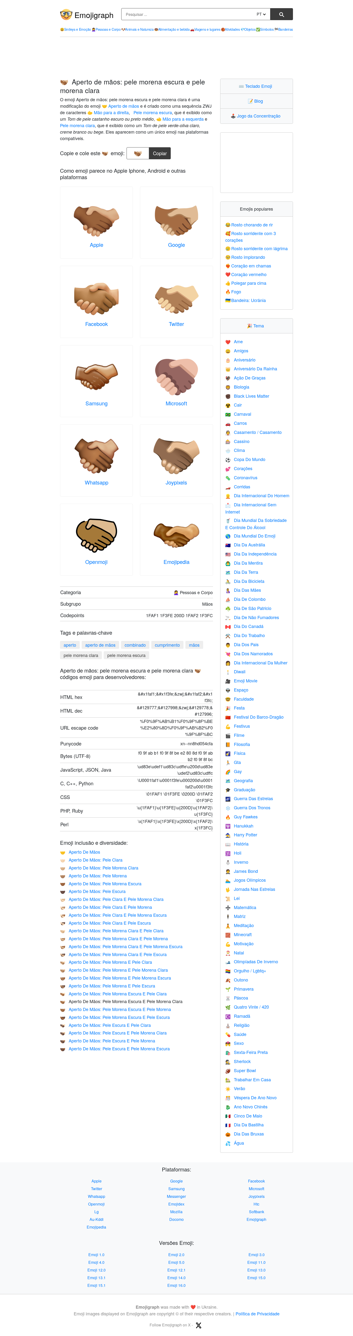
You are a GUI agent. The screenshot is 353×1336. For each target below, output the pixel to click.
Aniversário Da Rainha (251, 368)
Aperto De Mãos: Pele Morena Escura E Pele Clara (113, 993)
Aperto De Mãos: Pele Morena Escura (100, 883)
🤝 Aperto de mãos (120, 106)
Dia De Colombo (245, 599)
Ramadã (237, 1016)
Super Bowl (240, 1070)
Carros (236, 423)
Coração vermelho (246, 274)
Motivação (239, 943)
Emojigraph (94, 14)
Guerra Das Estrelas (249, 798)
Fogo (233, 291)
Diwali (235, 671)
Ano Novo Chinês (246, 1106)
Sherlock (238, 1061)
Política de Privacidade (258, 1313)
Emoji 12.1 (176, 1270)
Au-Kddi (96, 1219)
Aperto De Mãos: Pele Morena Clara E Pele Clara (112, 930)
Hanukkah (239, 825)
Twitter (176, 323)
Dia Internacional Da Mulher (256, 662)
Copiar (160, 152)
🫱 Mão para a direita (108, 112)
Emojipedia (176, 561)
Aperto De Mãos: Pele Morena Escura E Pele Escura (115, 1017)
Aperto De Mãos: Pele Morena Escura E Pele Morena (115, 1009)
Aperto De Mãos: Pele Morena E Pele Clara (106, 962)
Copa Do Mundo (245, 459)
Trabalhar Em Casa (248, 1079)
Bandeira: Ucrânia (245, 300)
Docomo (176, 1219)
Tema (256, 325)
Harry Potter (241, 834)
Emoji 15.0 (256, 1277)
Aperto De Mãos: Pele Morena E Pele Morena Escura (115, 978)
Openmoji (96, 561)
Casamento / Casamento (253, 432)
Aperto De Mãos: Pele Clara (91, 860)
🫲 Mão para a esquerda (180, 119)
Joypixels (176, 482)
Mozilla (176, 1211)
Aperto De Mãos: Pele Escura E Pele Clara (105, 1025)
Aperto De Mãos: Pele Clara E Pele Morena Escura (113, 915)
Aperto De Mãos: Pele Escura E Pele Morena (107, 1040)
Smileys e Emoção (75, 29)
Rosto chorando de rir (249, 224)
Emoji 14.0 (176, 1277)
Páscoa (236, 997)
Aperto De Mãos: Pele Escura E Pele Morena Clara (113, 1032)
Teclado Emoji (256, 86)
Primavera (239, 989)
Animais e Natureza (137, 29)
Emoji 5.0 (176, 1262)
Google (176, 244)
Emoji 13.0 (256, 1270)
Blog (256, 101)
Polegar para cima (246, 283)
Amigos (236, 350)
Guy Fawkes (241, 816)
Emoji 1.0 (96, 1254)
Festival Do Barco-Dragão (254, 717)
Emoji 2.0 (176, 1254)
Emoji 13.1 (96, 1277)
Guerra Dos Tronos (247, 807)
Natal (234, 952)
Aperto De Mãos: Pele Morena (93, 875)
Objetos (248, 29)
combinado (135, 645)
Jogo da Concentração (256, 115)
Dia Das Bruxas (244, 1133)
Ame (234, 341)
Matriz (235, 916)
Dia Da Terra (241, 572)
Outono (236, 979)
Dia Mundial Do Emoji (250, 535)
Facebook (96, 323)
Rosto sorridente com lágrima (256, 248)
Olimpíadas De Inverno (251, 961)
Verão (235, 1088)
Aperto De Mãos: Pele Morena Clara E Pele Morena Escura (121, 946)
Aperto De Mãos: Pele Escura (93, 891)
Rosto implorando (245, 257)
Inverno (236, 862)
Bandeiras (283, 29)
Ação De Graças (245, 377)
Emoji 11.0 (256, 1262)
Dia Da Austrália (245, 544)
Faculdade (239, 699)
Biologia (237, 387)
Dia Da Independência (251, 553)
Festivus (237, 726)
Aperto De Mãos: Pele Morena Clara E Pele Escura (113, 954)
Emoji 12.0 (96, 1270)
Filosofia (237, 744)
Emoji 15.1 (96, 1285)
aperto (70, 645)
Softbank (256, 1211)
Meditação (239, 925)
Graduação (240, 789)
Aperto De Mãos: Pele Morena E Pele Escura (107, 985)
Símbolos (265, 29)
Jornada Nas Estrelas (250, 889)
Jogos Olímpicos (245, 880)
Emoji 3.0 (257, 1254)
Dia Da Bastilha (244, 1124)
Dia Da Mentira (244, 563)
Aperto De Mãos (80, 852)
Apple (96, 244)
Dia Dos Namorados (249, 653)
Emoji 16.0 (176, 1285)
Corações (238, 468)
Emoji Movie (241, 680)
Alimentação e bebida (172, 29)
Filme (234, 735)
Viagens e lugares (205, 29)
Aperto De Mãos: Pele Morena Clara (99, 867)
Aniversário (240, 359)
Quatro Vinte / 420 (247, 1007)
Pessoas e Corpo (106, 29)
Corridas (237, 486)
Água (234, 1143)
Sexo (234, 1043)
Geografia (239, 780)
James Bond (241, 871)
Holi (233, 853)
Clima (235, 450)
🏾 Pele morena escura (152, 112)
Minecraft (238, 934)
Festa (235, 707)
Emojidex (176, 1204)
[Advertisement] (176, 58)
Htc (256, 1204)
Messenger (176, 1196)
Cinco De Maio (243, 1115)
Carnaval (238, 414)
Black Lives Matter (247, 396)
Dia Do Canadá (244, 626)
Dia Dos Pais (242, 644)
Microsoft (176, 403)
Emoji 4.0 (96, 1262)
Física (235, 753)
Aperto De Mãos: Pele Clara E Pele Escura (105, 923)
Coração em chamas (248, 265)
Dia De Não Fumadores (252, 617)
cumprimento (167, 645)
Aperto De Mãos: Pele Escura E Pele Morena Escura (115, 1048)
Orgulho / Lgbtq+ (245, 970)
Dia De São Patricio (248, 608)
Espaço (236, 689)
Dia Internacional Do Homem (257, 495)
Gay (233, 771)
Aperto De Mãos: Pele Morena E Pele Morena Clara (114, 970)
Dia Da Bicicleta (244, 581)
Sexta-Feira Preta (246, 1052)
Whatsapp (96, 482)
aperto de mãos (100, 645)
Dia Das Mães (243, 590)
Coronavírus (241, 477)
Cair (233, 405)
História (237, 843)
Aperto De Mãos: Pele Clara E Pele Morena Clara (112, 899)
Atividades (230, 29)
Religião (237, 1025)
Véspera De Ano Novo (251, 1097)
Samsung (96, 403)
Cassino (237, 441)
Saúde (235, 1034)
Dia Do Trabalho (245, 635)
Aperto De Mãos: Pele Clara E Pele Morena (106, 907)
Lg (96, 1211)
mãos (194, 645)
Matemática (240, 907)
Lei (232, 898)
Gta (233, 762)
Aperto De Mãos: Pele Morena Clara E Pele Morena (114, 938)
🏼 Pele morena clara (77, 125)
